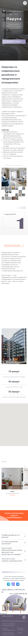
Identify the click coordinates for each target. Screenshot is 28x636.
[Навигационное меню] (25, 3)
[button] (14, 41)
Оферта (20, 633)
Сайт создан (22, 615)
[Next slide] (24, 177)
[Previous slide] (4, 177)
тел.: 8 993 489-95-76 (18, 594)
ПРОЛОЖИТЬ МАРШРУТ (12, 245)
